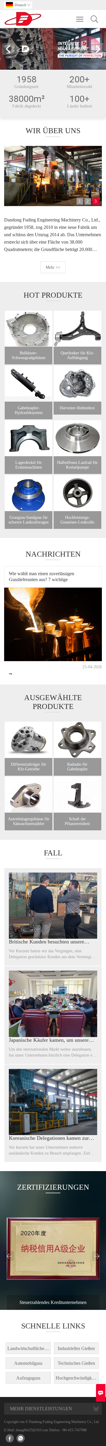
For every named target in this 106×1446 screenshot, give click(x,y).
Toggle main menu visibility (80, 19)
